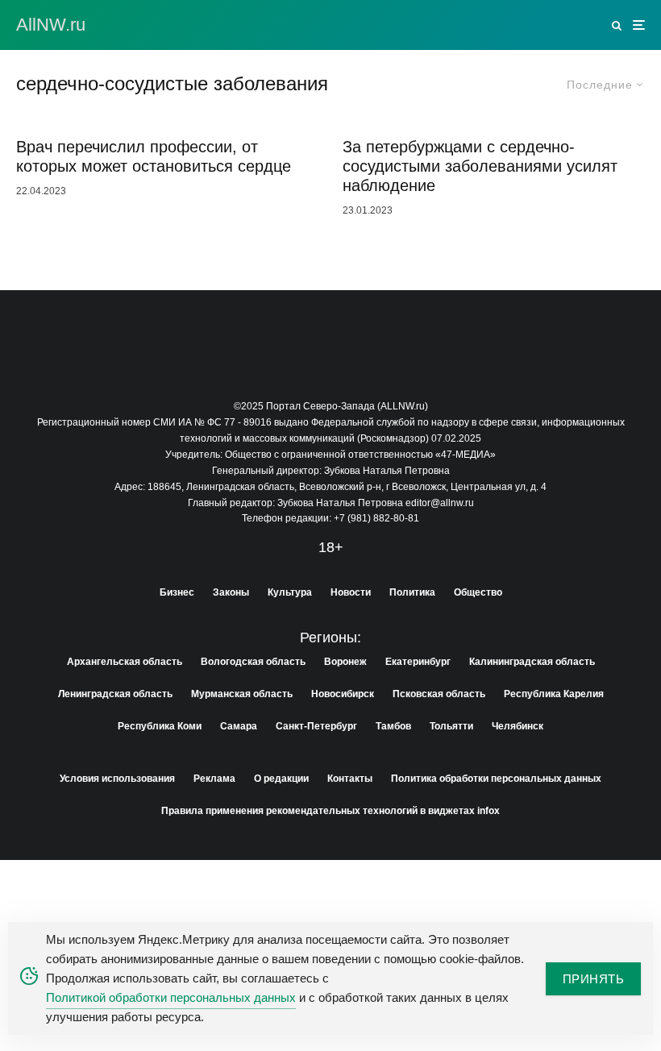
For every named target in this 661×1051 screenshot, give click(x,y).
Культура (290, 592)
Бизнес (177, 592)
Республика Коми (160, 726)
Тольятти (451, 726)
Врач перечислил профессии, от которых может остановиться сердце (153, 156)
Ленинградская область (115, 694)
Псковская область (439, 694)
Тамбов (393, 726)
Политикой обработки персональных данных (171, 997)
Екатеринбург (418, 661)
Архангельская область (124, 661)
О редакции (281, 778)
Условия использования (117, 778)
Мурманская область (242, 694)
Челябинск (517, 726)
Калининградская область (532, 661)
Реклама (214, 778)
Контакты (349, 778)
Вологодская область (253, 661)
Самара (238, 726)
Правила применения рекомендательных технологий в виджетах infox (330, 810)
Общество (478, 592)
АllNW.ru (50, 25)
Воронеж (345, 661)
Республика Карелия (554, 694)
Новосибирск (342, 694)
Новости (350, 592)
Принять (593, 979)
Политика (412, 592)
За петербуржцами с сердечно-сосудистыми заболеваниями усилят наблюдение (480, 166)
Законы (231, 592)
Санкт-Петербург (316, 726)
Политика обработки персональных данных (496, 778)
